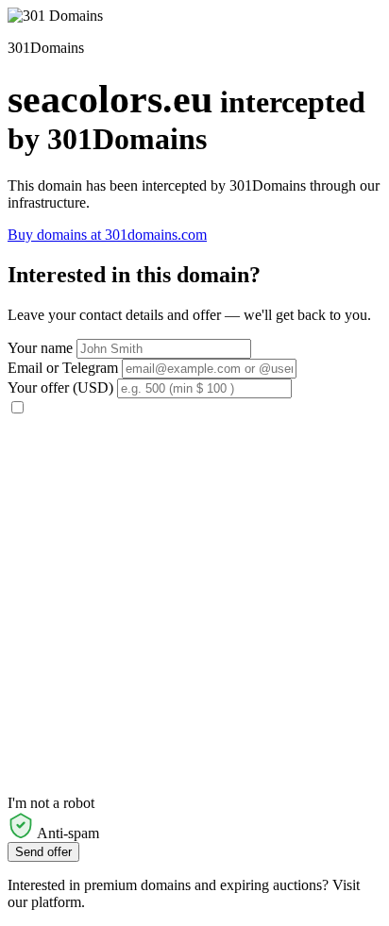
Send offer (43, 852)
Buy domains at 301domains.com (107, 235)
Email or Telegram (63, 368)
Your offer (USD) (60, 387)
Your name (40, 348)
